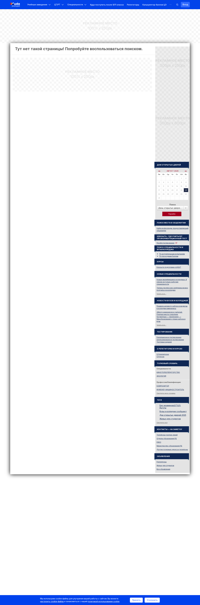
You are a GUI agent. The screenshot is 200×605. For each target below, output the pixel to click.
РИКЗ (159, 442)
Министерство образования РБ (169, 446)
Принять (136, 600)
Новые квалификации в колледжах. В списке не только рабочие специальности (172, 282)
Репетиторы (133, 5)
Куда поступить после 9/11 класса (107, 5)
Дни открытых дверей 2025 (173, 415)
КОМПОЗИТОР (163, 386)
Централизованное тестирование (170, 340)
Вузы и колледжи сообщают (173, 411)
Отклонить (152, 600)
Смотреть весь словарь (166, 393)
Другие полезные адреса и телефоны (172, 449)
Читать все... (161, 294)
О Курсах (160, 357)
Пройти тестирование (165, 243)
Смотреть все (162, 423)
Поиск (172, 204)
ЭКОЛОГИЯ (161, 376)
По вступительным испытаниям (172, 254)
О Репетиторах (163, 354)
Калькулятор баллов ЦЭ (154, 5)
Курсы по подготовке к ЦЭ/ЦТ (169, 267)
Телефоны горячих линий (167, 435)
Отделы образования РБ (167, 439)
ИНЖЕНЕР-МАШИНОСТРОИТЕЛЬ (170, 390)
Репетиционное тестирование (169, 337)
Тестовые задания (164, 342)
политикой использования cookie (103, 601)
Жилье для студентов (170, 419)
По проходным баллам (168, 256)
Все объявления (163, 469)
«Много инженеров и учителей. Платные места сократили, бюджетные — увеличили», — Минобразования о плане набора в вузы (171, 316)
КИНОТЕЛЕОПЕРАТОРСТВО (168, 372)
